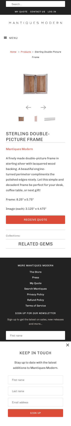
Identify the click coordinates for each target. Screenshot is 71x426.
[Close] (67, 345)
